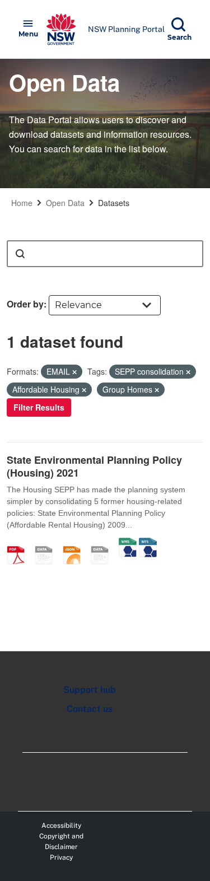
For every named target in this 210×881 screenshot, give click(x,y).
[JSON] (75, 543)
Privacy (61, 857)
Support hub (89, 689)
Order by (25, 303)
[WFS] (148, 543)
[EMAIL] (47, 543)
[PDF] (19, 543)
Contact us (90, 708)
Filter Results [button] (38, 407)
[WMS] (128, 543)
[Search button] (20, 253)
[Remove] (74, 371)
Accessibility (61, 825)
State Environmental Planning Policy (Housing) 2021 (94, 466)
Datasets (113, 202)
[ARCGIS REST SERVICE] (103, 543)
